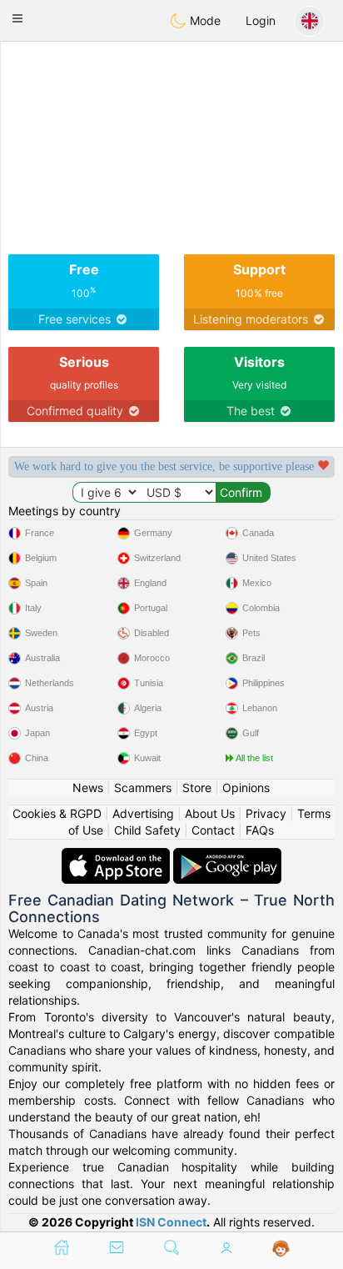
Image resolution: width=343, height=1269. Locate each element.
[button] (17, 18)
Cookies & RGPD (57, 813)
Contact (213, 830)
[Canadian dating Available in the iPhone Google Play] (227, 856)
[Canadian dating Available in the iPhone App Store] (117, 856)
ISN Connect (171, 1222)
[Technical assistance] (281, 1249)
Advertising (143, 813)
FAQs (260, 830)
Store (196, 787)
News (87, 787)
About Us (210, 813)
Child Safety (147, 830)
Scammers (143, 787)
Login (261, 20)
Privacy (266, 813)
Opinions (246, 787)
